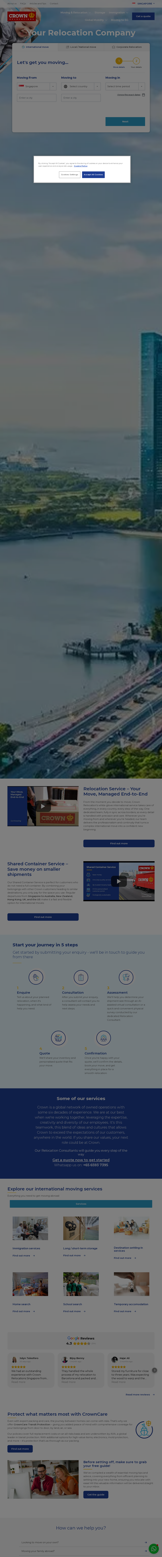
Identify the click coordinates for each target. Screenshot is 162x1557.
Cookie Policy (80, 166)
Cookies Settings (69, 174)
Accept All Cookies (93, 174)
